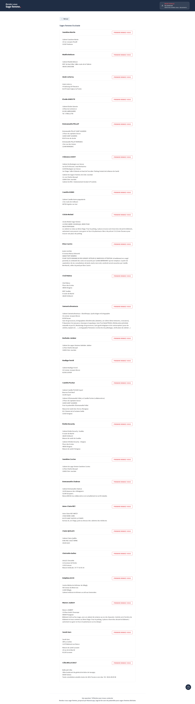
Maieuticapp (91, 700)
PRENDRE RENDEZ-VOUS (122, 32)
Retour (66, 19)
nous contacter (108, 698)
